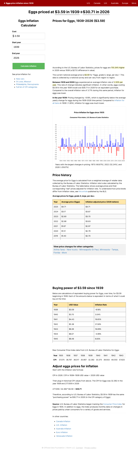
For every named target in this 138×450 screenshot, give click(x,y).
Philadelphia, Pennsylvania (27, 84)
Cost (14, 31)
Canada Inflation (63, 421)
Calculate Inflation (28, 66)
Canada (97, 3)
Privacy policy (90, 448)
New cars (20, 79)
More (134, 3)
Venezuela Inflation (64, 436)
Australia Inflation (63, 429)
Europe (125, 3)
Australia (114, 3)
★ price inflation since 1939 (18, 3)
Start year (16, 42)
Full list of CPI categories (26, 87)
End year (16, 53)
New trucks (72, 249)
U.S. (88, 3)
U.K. (105, 3)
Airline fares (59, 249)
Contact (79, 448)
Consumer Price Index (112, 404)
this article (83, 191)
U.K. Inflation (61, 425)
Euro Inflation (62, 432)
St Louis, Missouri (23, 82)
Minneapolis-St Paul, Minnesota (94, 249)
